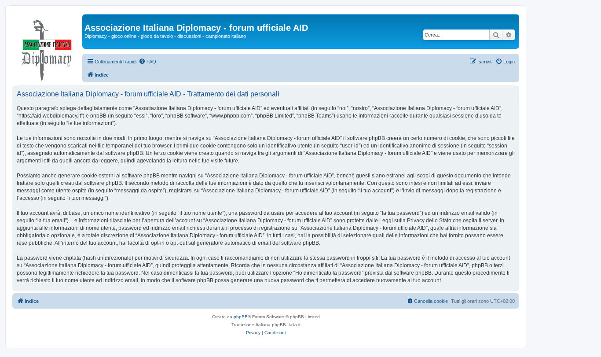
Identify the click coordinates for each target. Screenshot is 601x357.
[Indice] (47, 48)
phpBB (241, 316)
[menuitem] (147, 61)
